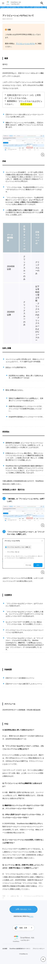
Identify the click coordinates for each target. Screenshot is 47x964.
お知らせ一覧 (15, 896)
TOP (3, 896)
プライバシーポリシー (39, 948)
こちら (31, 916)
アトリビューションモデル (25, 43)
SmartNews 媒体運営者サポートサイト (20, 948)
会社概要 (4, 948)
